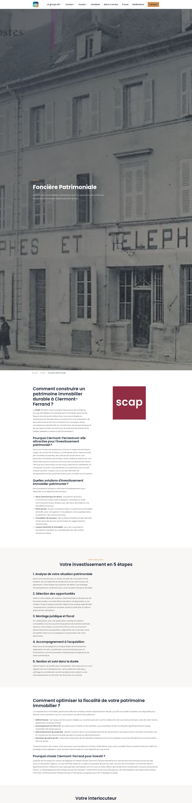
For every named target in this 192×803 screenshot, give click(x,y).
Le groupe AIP (53, 4)
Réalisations (138, 4)
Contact (153, 4)
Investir (82, 4)
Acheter (69, 4)
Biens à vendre (111, 4)
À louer (125, 4)
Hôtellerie (95, 4)
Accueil (35, 373)
